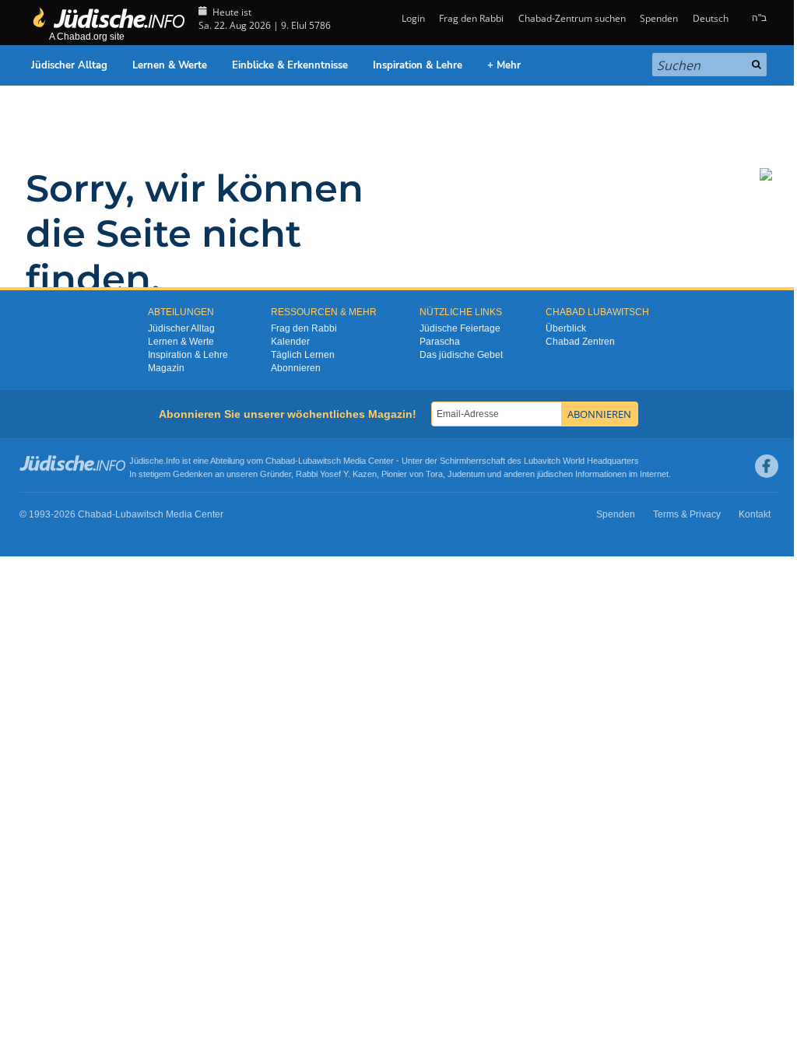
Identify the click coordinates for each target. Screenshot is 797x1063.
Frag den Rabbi (471, 18)
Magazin (166, 368)
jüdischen (555, 474)
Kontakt (755, 514)
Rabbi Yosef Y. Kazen (336, 474)
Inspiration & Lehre (417, 65)
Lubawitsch (319, 460)
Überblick (566, 328)
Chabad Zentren (580, 341)
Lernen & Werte (169, 65)
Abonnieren (296, 368)
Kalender (290, 341)
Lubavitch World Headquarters (581, 460)
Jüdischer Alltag (69, 65)
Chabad (280, 460)
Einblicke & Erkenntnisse (290, 65)
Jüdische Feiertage (460, 328)
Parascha (440, 341)
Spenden (659, 18)
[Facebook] (766, 466)
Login (412, 18)
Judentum (466, 474)
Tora (434, 474)
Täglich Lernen (303, 354)
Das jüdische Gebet (461, 354)
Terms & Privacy (687, 514)
